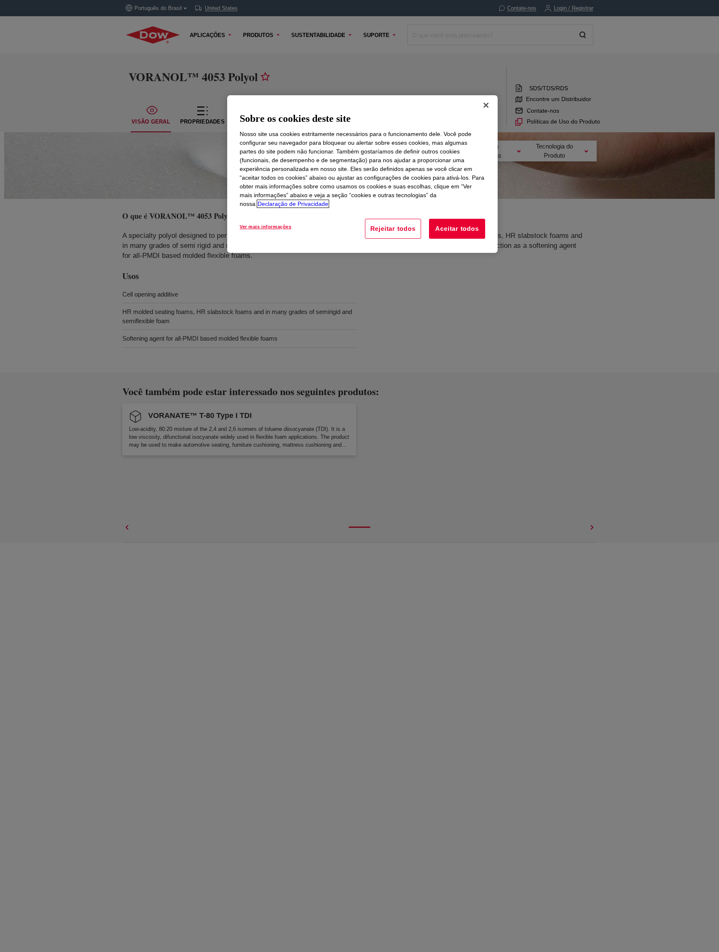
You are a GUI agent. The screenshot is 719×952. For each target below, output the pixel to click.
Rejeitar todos (393, 228)
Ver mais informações (265, 226)
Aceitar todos (457, 228)
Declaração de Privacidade (293, 203)
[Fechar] (486, 105)
